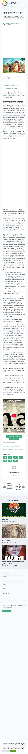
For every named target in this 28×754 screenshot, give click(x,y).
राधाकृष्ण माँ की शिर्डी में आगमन (11, 88)
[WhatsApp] (10, 461)
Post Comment (6, 610)
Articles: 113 (14, 475)
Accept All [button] (13, 750)
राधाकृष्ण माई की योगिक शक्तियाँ (14, 446)
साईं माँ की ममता (5, 519)
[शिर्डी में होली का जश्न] (14, 531)
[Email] (15, 461)
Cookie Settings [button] (5, 750)
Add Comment (6, 593)
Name (4, 580)
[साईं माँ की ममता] (14, 510)
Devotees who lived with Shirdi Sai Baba (13, 18)
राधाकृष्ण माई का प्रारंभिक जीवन (12, 85)
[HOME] (3, 23)
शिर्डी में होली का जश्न (6, 540)
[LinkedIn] (21, 457)
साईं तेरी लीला (13, 3)
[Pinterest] (15, 457)
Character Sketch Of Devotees (10, 17)
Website (4, 588)
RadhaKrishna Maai (10, 19)
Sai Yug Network (14, 439)
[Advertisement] (14, 42)
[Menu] (25, 3)
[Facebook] (5, 457)
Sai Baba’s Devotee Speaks (14, 436)
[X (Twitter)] (10, 457)
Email (4, 584)
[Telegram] (5, 461)
